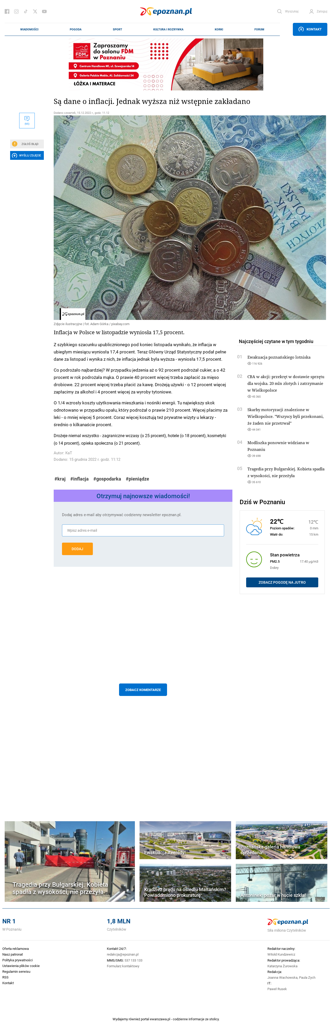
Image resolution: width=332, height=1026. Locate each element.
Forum (259, 29)
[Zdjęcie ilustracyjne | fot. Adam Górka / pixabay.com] (143, 217)
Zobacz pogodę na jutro (282, 582)
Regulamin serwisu (16, 971)
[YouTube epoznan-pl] (44, 11)
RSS (5, 977)
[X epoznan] (35, 11)
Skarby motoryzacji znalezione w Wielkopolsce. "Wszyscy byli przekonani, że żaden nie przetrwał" (285, 416)
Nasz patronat (12, 954)
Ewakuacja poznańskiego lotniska (278, 357)
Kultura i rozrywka (168, 29)
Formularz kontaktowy (123, 966)
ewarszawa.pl (160, 1019)
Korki (219, 29)
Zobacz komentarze (143, 690)
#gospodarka (107, 479)
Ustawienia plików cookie (21, 966)
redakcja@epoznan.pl (123, 954)
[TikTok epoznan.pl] (25, 11)
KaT (68, 452)
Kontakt (314, 29)
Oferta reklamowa (15, 948)
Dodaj (77, 549)
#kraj (60, 479)
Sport (117, 29)
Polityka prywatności (17, 960)
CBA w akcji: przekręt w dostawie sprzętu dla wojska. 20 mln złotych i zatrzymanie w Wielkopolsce (285, 383)
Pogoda (75, 29)
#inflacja (79, 479)
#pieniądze (137, 479)
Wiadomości (29, 29)
